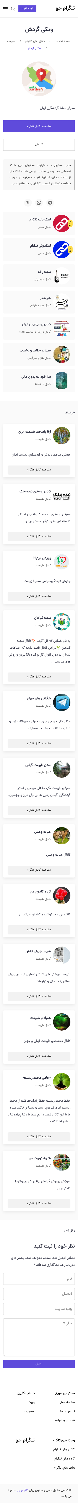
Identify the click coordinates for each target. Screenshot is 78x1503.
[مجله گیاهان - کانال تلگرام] (61, 622)
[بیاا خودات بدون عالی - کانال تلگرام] (61, 380)
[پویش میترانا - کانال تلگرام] (61, 562)
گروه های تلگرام (64, 1458)
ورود (31, 1402)
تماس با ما (67, 1411)
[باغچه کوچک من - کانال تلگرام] (61, 1162)
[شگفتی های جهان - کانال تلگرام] (61, 702)
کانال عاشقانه (42, 384)
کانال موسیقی (42, 279)
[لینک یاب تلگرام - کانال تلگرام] (61, 223)
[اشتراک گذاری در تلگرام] (50, 203)
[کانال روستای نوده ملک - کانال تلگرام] (61, 495)
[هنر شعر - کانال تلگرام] (61, 302)
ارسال (39, 1364)
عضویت (29, 1411)
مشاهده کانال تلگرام (39, 126)
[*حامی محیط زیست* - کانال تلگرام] (61, 1081)
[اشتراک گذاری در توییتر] (28, 203)
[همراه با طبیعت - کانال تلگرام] (61, 1022)
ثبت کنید (27, 8)
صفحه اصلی (66, 1402)
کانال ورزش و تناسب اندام (35, 332)
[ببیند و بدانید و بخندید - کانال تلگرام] (61, 354)
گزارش (39, 144)
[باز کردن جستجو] (13, 8)
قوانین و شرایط (64, 1420)
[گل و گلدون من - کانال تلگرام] (61, 895)
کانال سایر (44, 227)
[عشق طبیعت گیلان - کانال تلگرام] (61, 769)
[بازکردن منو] (5, 8)
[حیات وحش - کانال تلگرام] (61, 836)
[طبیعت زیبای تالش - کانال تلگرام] (61, 955)
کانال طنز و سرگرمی (39, 358)
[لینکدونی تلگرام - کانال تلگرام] (61, 249)
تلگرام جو (25, 1440)
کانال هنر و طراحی (40, 306)
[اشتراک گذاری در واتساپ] (39, 203)
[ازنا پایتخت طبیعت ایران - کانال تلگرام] (61, 435)
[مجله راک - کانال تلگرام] (61, 276)
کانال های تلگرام (64, 1449)
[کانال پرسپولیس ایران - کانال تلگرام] (61, 328)
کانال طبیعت (43, 439)
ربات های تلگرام (64, 1468)
